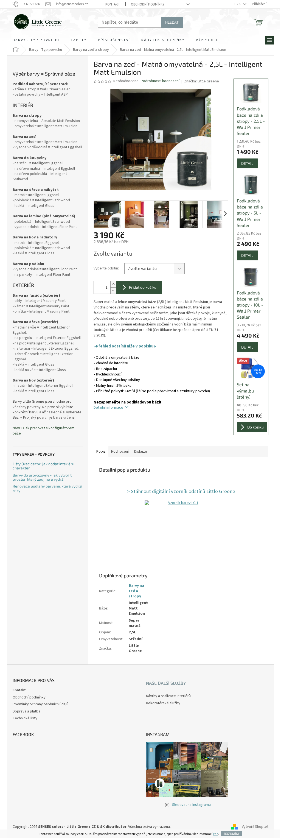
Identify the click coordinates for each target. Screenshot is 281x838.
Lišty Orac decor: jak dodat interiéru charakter (43, 466)
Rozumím (231, 834)
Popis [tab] (101, 451)
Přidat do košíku (142, 287)
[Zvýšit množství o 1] (113, 284)
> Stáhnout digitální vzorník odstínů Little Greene (181, 491)
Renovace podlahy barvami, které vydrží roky (47, 488)
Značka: (201, 81)
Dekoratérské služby (163, 703)
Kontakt (112, 4)
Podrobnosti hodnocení (160, 81)
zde (215, 834)
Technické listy (25, 718)
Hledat (172, 22)
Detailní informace (108, 407)
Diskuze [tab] (140, 451)
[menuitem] (36, 40)
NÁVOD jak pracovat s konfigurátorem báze (43, 431)
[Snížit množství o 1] (113, 290)
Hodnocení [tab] (120, 451)
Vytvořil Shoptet (255, 826)
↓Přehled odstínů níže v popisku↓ (125, 346)
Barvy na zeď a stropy (136, 591)
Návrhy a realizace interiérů (168, 696)
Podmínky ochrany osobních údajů (40, 704)
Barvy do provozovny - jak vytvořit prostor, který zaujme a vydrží (42, 477)
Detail (247, 163)
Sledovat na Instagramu (191, 805)
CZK (237, 4)
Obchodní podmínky (147, 4)
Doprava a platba (26, 711)
